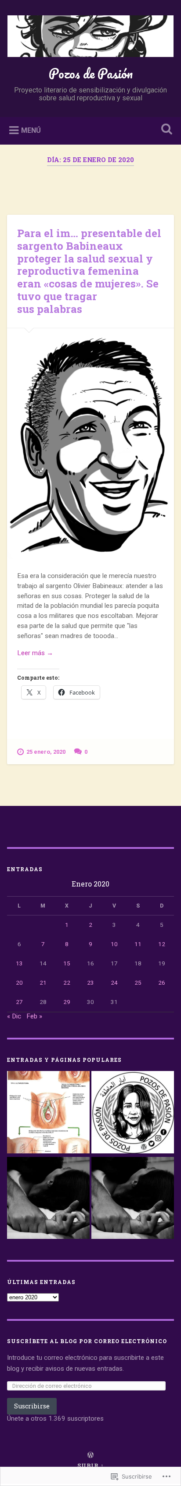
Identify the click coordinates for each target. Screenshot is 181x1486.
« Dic (14, 1016)
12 (161, 943)
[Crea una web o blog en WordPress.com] (90, 1455)
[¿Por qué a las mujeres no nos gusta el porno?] (132, 1199)
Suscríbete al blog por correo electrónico (87, 1340)
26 (161, 982)
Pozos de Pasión (91, 73)
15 (66, 963)
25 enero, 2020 (45, 751)
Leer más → (35, 653)
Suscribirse (32, 1406)
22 (66, 982)
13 (19, 963)
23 (90, 982)
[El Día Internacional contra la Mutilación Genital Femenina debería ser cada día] (48, 1113)
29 (66, 1001)
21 (43, 982)
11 (137, 943)
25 (137, 982)
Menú (31, 130)
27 (19, 1001)
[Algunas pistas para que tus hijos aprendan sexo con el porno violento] (48, 1199)
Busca (165, 130)
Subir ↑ (90, 1465)
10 (114, 943)
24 (114, 982)
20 (19, 982)
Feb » (34, 1016)
